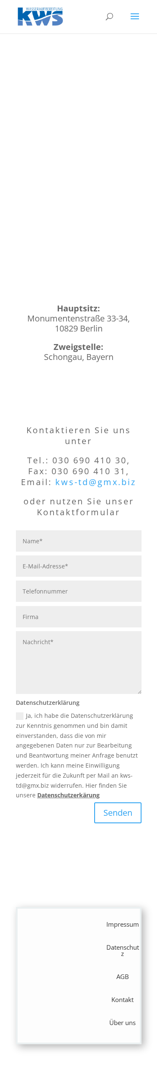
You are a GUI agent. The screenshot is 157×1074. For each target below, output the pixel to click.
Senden (117, 812)
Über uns (122, 1022)
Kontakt (122, 999)
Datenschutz (122, 950)
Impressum (122, 924)
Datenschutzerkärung (68, 795)
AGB (122, 976)
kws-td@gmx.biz (95, 482)
